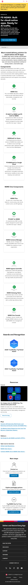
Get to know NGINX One (8, 40)
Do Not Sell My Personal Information (12, 581)
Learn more (4, 9)
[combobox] (10, 47)
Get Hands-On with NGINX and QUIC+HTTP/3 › (13, 438)
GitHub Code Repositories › (8, 446)
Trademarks (8, 577)
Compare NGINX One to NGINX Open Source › (13, 451)
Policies (15, 577)
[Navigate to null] (14, 393)
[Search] (23, 1)
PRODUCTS (4, 14)
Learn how (18, 534)
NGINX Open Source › (6, 448)
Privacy (20, 577)
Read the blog (6, 415)
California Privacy (14, 579)
